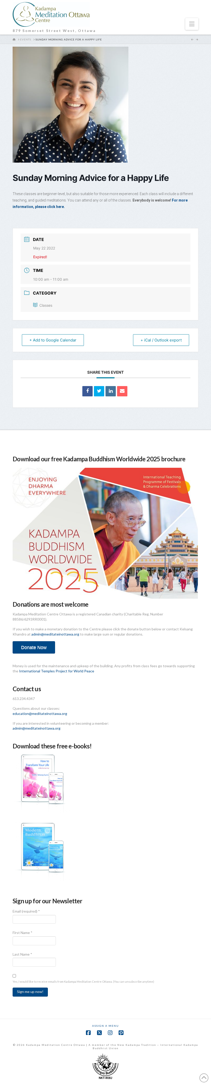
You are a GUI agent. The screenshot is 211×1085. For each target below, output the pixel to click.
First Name (22, 932)
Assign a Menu (105, 1025)
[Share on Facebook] (87, 391)
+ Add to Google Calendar (52, 340)
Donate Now (34, 647)
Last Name (22, 954)
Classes (45, 305)
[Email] (122, 391)
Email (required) (26, 911)
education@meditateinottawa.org (40, 713)
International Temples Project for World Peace (56, 671)
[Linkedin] (111, 391)
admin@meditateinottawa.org (55, 634)
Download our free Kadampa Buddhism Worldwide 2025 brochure (99, 459)
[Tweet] (99, 391)
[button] (191, 24)
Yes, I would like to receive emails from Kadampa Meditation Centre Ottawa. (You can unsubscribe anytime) (83, 981)
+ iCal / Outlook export (161, 340)
